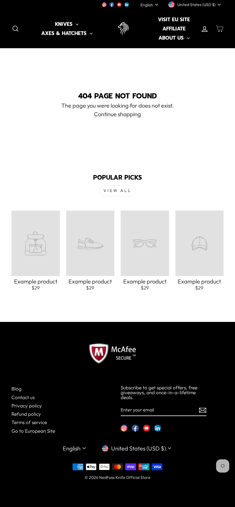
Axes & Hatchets (64, 33)
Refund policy (26, 414)
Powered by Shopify (117, 485)
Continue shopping (117, 114)
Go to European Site (33, 431)
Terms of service (29, 422)
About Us (171, 38)
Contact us (23, 397)
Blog (16, 389)
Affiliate (174, 28)
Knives (64, 24)
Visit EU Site (174, 19)
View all (117, 190)
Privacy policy (26, 406)
